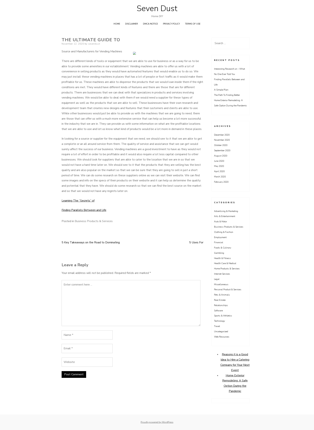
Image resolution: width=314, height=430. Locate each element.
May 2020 (219, 166)
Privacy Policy (171, 23)
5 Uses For (196, 242)
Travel (217, 326)
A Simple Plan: (221, 89)
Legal (217, 279)
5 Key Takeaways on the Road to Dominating (91, 242)
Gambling (219, 253)
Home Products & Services (227, 268)
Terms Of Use (192, 23)
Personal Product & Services (227, 289)
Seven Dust (157, 8)
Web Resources (221, 336)
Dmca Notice (150, 23)
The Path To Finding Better (227, 95)
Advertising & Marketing (226, 211)
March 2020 (220, 176)
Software (218, 310)
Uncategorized (221, 331)
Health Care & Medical (225, 263)
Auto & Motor (220, 221)
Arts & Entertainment (224, 216)
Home (117, 23)
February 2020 (221, 181)
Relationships (221, 305)
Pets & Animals (222, 294)
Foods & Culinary (222, 247)
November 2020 (222, 139)
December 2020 (222, 134)
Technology (219, 321)
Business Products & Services (94, 221)
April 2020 (219, 171)
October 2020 (220, 145)
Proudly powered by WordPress (157, 422)
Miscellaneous (221, 284)
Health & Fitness (222, 258)
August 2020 (220, 155)
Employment (220, 237)
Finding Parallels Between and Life (84, 210)
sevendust (94, 43)
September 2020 (222, 150)
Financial (218, 242)
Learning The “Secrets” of (78, 201)
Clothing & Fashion (223, 232)
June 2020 (219, 161)
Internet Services (222, 273)
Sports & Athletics (223, 315)
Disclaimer (131, 23)
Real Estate (220, 300)
